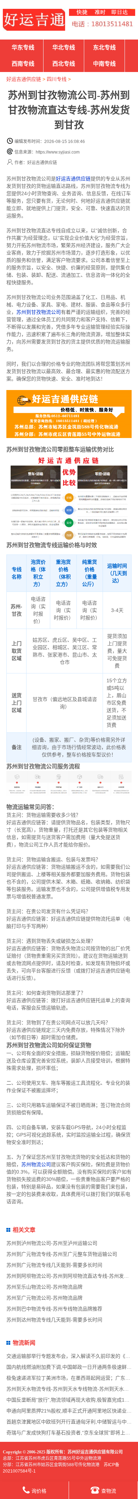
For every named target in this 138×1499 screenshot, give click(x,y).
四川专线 (57, 79)
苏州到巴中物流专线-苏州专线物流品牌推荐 (54, 1309)
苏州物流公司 (36, 1164)
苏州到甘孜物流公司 (38, 312)
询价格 (38, 1491)
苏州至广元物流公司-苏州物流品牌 (44, 1298)
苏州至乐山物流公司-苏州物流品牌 (44, 1287)
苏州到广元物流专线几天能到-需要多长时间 (54, 1265)
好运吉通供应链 (23, 79)
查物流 (108, 1491)
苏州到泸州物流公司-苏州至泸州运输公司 (51, 1243)
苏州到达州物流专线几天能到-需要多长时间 (54, 1320)
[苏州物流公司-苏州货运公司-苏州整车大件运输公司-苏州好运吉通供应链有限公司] (34, 20)
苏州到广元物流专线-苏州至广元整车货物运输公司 (61, 1254)
